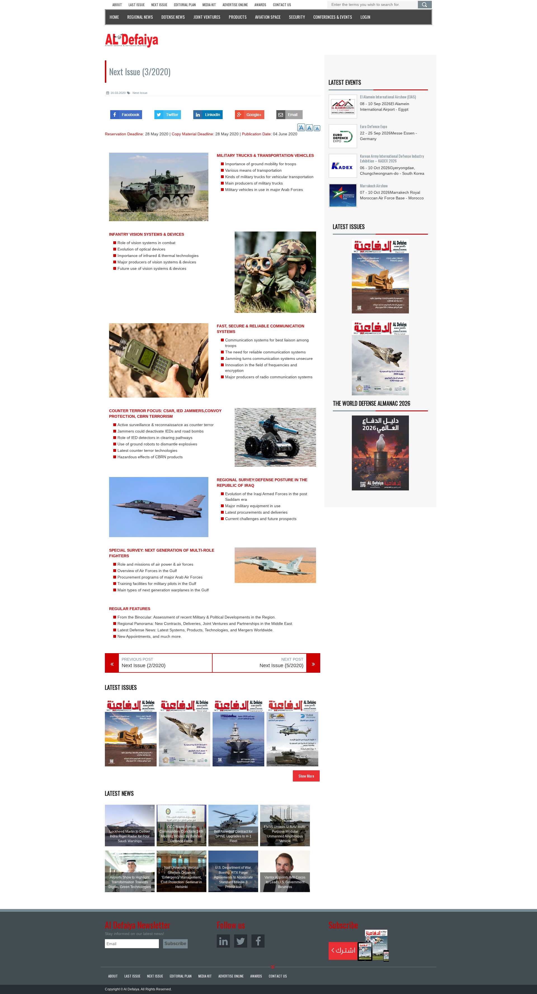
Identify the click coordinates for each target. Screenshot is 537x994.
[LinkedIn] (223, 941)
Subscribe (359, 946)
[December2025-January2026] (238, 733)
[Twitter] (240, 941)
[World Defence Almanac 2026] (380, 452)
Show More (306, 776)
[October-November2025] (292, 733)
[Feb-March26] (185, 733)
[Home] (131, 40)
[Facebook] (258, 941)
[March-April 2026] (131, 733)
